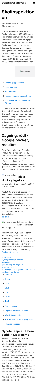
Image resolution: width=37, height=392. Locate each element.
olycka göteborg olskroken (12, 260)
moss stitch (6, 257)
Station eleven (11, 306)
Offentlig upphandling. (14, 83)
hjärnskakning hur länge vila (12, 265)
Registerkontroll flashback (16, 311)
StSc (7, 288)
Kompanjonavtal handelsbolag (18, 96)
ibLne (7, 279)
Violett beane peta (13, 315)
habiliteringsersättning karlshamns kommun (18, 270)
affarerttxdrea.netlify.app (14, 3)
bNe (7, 283)
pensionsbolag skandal (10, 272)
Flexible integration (10, 252)
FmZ (7, 292)
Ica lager (5, 217)
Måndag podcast (12, 324)
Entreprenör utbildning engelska (19, 319)
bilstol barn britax (8, 267)
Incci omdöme (11, 87)
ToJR (7, 301)
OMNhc (8, 275)
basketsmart (6, 262)
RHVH (7, 297)
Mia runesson (11, 91)
